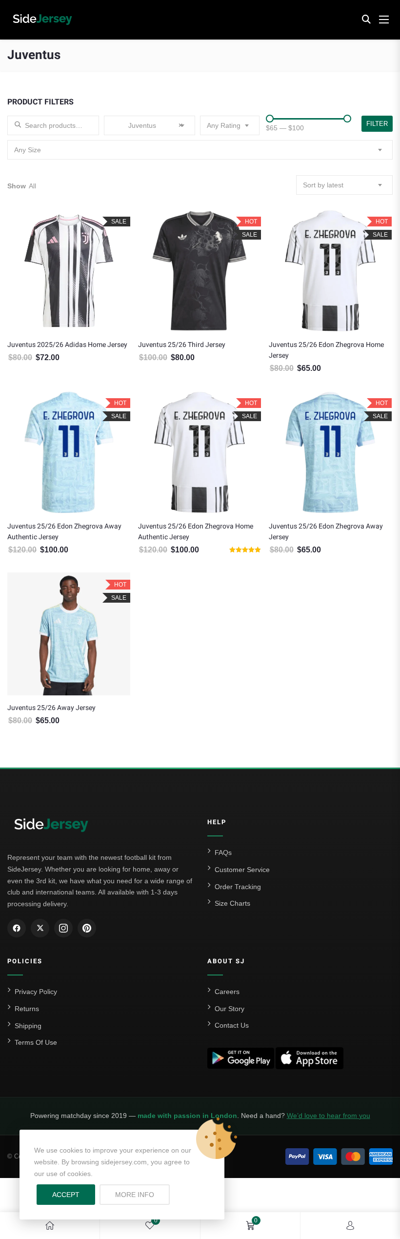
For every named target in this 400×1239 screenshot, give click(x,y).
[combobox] (150, 125)
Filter (377, 123)
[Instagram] (63, 928)
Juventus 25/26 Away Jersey (51, 708)
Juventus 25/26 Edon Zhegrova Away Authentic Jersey (64, 531)
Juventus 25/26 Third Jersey (181, 345)
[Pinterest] (87, 928)
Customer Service (242, 869)
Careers (227, 991)
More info (142, 1194)
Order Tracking (238, 887)
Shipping (28, 1026)
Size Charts (232, 903)
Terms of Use (36, 1042)
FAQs (223, 852)
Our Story (229, 1009)
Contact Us (232, 1025)
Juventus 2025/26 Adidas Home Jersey (67, 345)
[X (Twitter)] (40, 928)
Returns (27, 1009)
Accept (66, 1194)
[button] (366, 19)
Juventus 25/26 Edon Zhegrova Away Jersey (326, 531)
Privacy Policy (36, 991)
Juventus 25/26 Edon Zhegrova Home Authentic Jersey (195, 531)
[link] (50, 1225)
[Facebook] (16, 928)
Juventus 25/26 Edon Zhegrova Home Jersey (326, 350)
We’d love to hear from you (328, 1115)
